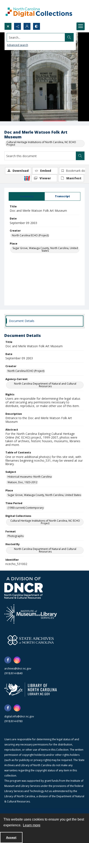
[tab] (26, 196)
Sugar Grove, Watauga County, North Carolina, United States (45, 249)
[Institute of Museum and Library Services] (30, 614)
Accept (11, 837)
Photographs (16, 536)
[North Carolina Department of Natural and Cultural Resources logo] (23, 588)
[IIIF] (27, 178)
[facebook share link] (7, 660)
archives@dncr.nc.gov (17, 668)
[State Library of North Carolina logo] (30, 689)
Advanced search (17, 45)
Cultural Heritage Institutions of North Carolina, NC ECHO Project (41, 143)
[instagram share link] (17, 660)
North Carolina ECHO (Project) (30, 235)
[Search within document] (80, 156)
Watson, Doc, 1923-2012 (22, 482)
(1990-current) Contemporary (26, 508)
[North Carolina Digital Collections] (38, 11)
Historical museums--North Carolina (30, 476)
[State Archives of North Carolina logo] (30, 640)
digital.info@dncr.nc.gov (19, 716)
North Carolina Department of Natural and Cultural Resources (45, 385)
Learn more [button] (31, 825)
